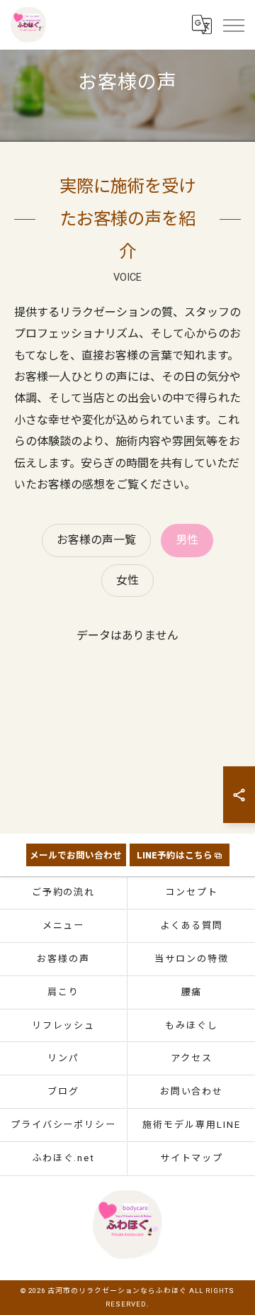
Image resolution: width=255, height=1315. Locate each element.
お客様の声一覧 (96, 540)
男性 (187, 540)
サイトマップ (192, 1158)
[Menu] (233, 24)
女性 (127, 580)
